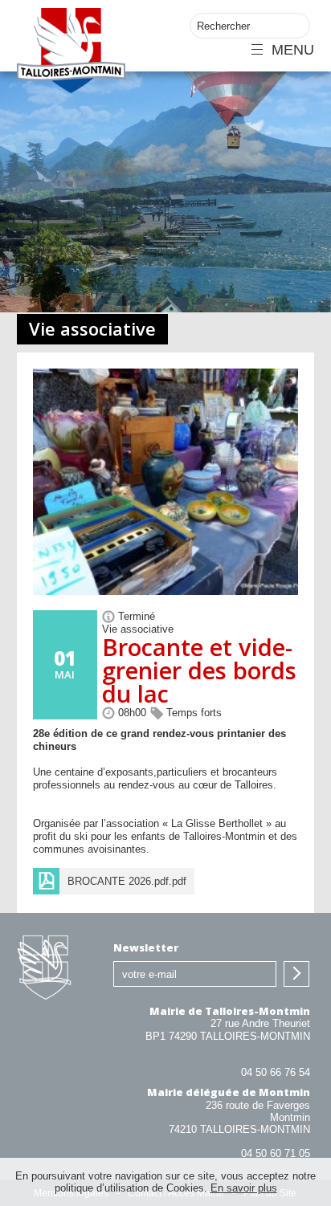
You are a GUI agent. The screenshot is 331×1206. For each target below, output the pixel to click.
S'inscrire (296, 974)
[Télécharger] (113, 881)
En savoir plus (243, 1188)
